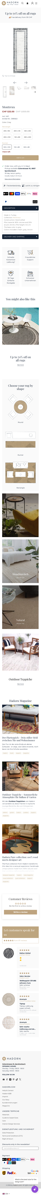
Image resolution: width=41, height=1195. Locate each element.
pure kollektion (20, 878)
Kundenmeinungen (9, 1103)
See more (20, 365)
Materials (5, 1115)
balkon (5, 812)
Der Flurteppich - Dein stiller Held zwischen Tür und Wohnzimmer (20, 739)
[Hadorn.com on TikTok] (16, 1080)
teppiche (26, 753)
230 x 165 (7, 131)
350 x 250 (27, 131)
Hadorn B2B (6, 1093)
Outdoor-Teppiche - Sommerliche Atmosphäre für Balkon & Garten (19, 796)
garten (12, 812)
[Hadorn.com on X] (20, 1080)
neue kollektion (8, 878)
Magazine (6, 1106)
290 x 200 (27, 137)
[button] (18, 1042)
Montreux (16, 217)
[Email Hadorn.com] (3, 1080)
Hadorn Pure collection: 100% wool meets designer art (20, 858)
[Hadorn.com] (10, 3)
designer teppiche (8, 875)
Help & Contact (7, 1090)
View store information (12, 179)
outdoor (25, 812)
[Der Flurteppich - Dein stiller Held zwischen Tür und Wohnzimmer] (20, 719)
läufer (12, 753)
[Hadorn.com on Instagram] (10, 1080)
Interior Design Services (11, 1124)
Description (9, 208)
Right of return (7, 1139)
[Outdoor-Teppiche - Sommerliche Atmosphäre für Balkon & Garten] (20, 776)
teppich (18, 753)
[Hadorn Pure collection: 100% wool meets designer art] (20, 838)
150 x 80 (17, 137)
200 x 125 (17, 131)
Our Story (5, 1100)
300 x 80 (26, 147)
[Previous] (15, 82)
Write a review (20, 912)
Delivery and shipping (14, 237)
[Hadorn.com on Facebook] (7, 1080)
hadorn (5, 753)
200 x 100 (7, 137)
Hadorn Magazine (20, 701)
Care (4, 1121)
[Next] (26, 82)
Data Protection (8, 1133)
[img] (9, 940)
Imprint (5, 1096)
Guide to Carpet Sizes (10, 1118)
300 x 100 (6, 147)
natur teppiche (28, 875)
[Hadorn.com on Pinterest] (13, 1080)
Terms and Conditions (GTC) (12, 1136)
